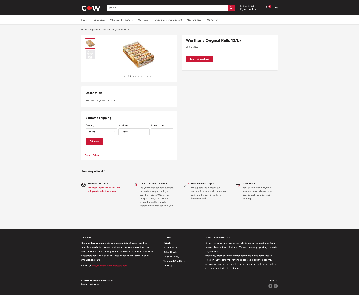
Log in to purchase (199, 59)
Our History (144, 20)
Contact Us (212, 20)
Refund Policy (92, 155)
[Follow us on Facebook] (270, 286)
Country (90, 125)
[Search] (231, 8)
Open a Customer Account (168, 20)
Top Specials (98, 20)
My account (247, 9)
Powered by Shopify (90, 284)
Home (84, 20)
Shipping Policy (171, 256)
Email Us (167, 265)
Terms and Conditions (174, 261)
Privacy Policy (170, 247)
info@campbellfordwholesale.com (109, 265)
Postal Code (157, 125)
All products (95, 29)
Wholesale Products (120, 20)
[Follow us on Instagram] (276, 286)
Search (167, 243)
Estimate (94, 141)
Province (123, 125)
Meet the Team (194, 20)
